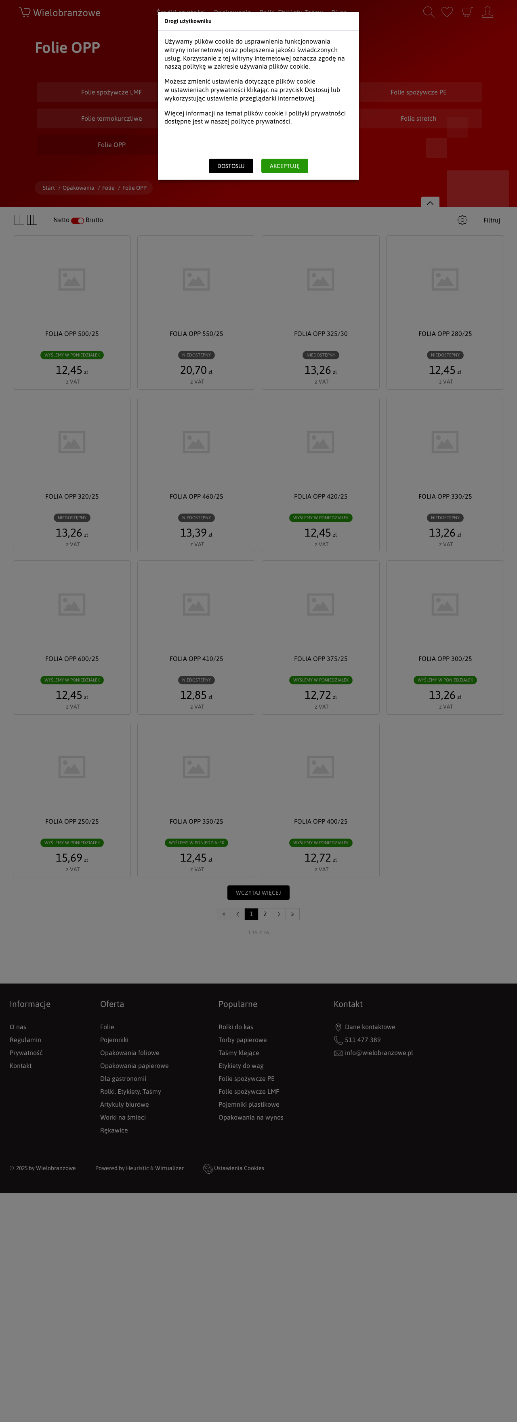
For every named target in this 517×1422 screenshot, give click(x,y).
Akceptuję (285, 166)
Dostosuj (231, 166)
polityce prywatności (260, 121)
